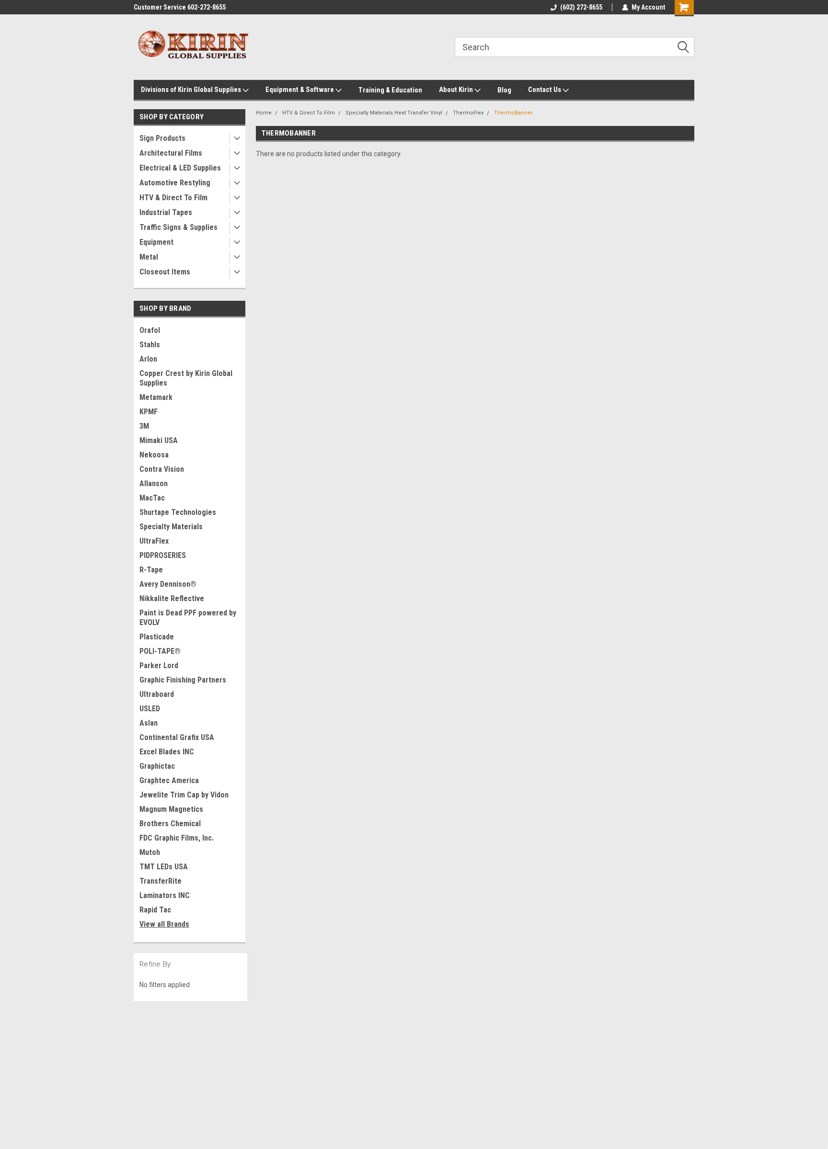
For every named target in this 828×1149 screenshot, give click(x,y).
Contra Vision (161, 469)
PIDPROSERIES (162, 555)
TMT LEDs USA (163, 866)
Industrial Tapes (165, 212)
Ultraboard (156, 694)
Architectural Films (170, 153)
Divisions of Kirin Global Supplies (191, 89)
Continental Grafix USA (176, 737)
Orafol (149, 330)
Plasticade (156, 636)
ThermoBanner (513, 113)
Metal (148, 257)
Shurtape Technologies (177, 512)
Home (264, 113)
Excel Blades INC (166, 751)
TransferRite (160, 881)
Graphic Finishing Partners (182, 679)
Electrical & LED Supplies (180, 167)
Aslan (148, 723)
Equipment (156, 242)
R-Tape (151, 569)
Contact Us (545, 89)
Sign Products (162, 138)
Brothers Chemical (170, 823)
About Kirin (456, 89)
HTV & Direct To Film (173, 197)
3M (144, 426)
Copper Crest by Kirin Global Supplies (185, 378)
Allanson (153, 483)
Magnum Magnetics (171, 809)
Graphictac (157, 766)
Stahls (149, 344)
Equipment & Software (300, 89)
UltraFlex (154, 541)
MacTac (152, 497)
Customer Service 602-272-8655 (180, 7)
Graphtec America (169, 780)
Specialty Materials (171, 526)
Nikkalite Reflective (171, 598)
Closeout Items (164, 271)
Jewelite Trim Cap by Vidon (184, 794)
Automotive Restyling (174, 182)
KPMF (148, 411)
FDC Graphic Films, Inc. (176, 837)
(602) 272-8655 (581, 7)
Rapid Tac (155, 909)
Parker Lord (158, 665)
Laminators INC (164, 895)
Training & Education (390, 90)
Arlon (148, 359)
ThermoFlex (468, 113)
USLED (149, 708)
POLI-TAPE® (160, 651)
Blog (504, 90)
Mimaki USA (158, 440)
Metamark (155, 397)
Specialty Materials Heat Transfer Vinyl (393, 113)
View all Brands (164, 924)
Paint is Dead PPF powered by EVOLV (187, 617)
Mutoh (149, 852)
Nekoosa (154, 454)
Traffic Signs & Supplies (178, 227)
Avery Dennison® (167, 584)
